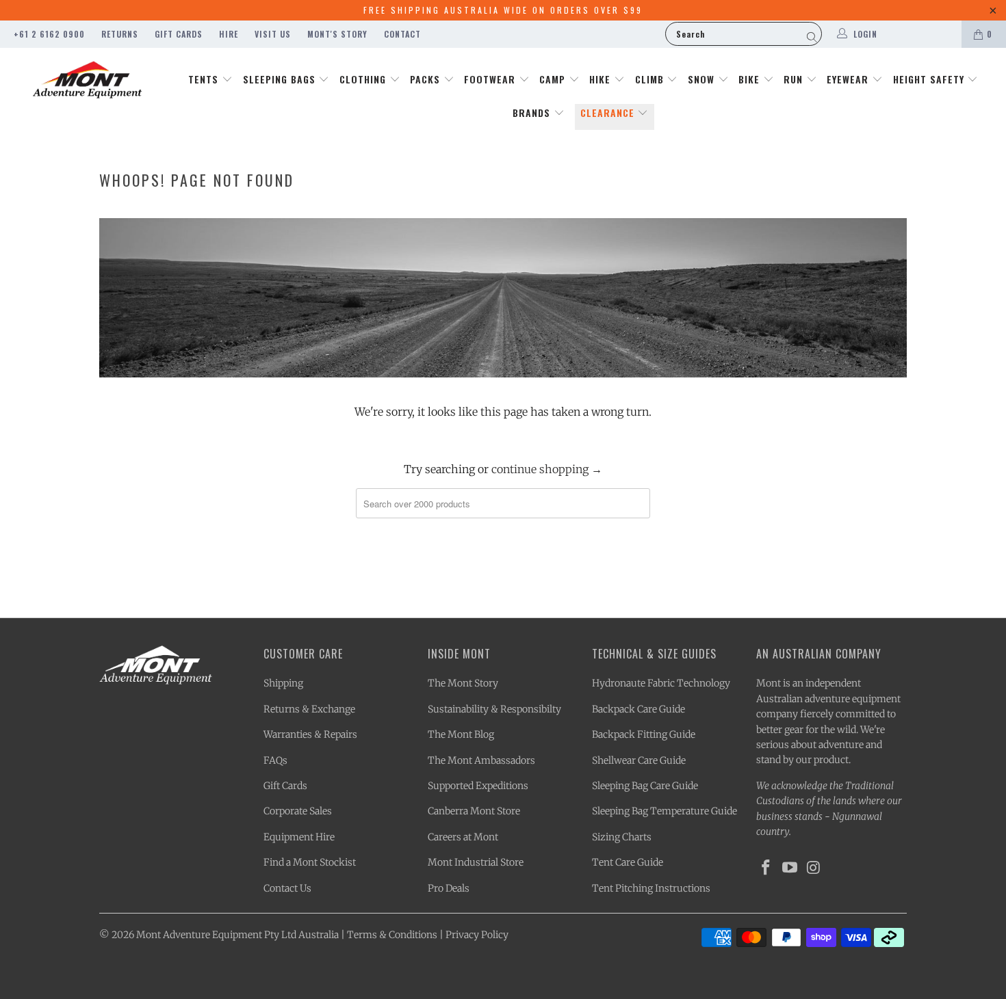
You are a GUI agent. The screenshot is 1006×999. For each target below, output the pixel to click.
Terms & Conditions (392, 935)
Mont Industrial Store (476, 862)
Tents (205, 79)
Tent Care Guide (627, 862)
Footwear (491, 79)
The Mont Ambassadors (481, 760)
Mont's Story (337, 34)
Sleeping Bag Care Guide (645, 786)
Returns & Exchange (309, 709)
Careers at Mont (463, 837)
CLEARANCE (609, 112)
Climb (651, 79)
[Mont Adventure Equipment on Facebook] (766, 868)
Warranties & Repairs (310, 734)
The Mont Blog (461, 734)
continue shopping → (546, 469)
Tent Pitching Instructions (651, 888)
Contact (402, 34)
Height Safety (930, 79)
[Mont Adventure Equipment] (87, 81)
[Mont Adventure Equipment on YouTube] (790, 868)
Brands (533, 112)
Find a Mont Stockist (309, 862)
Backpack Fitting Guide (643, 734)
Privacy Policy (477, 935)
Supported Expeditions (478, 786)
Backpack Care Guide (638, 709)
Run (795, 79)
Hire (228, 34)
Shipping (283, 683)
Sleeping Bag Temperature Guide (664, 811)
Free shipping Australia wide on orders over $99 (503, 10)
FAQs (275, 760)
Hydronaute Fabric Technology (661, 683)
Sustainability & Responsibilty (494, 709)
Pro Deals (448, 888)
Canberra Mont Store (474, 811)
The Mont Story (463, 683)
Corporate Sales (297, 811)
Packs (426, 79)
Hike (601, 79)
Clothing (364, 79)
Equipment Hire (299, 837)
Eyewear (849, 79)
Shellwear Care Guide (639, 760)
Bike (750, 79)
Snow (703, 79)
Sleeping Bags (281, 79)
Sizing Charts (622, 837)
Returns (119, 34)
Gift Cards (179, 34)
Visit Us (273, 34)
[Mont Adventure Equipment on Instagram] (813, 868)
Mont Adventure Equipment (199, 935)
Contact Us (287, 888)
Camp (554, 79)
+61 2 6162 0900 (49, 34)
